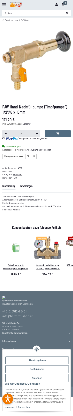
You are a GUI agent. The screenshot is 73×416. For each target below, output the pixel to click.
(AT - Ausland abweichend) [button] (38, 149)
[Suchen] (67, 13)
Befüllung (17, 174)
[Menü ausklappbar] (4, 3)
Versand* (27, 123)
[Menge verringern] (5, 133)
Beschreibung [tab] (8, 186)
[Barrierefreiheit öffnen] (7, 399)
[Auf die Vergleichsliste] (34, 156)
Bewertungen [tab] (26, 186)
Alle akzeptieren (37, 360)
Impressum (10, 407)
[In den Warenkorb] (58, 133)
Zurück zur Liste (11, 20)
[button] (56, 4)
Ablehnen (37, 378)
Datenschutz (24, 407)
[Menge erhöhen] (36, 133)
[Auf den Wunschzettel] (27, 156)
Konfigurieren (37, 369)
